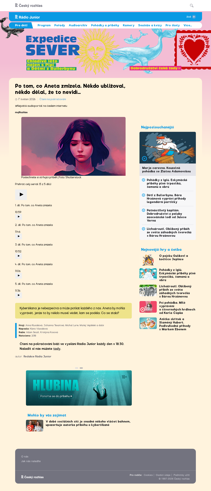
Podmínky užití (182, 475)
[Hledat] (192, 5)
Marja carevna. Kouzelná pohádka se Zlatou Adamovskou (166, 169)
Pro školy (173, 25)
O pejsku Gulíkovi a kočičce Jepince (173, 257)
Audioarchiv (78, 25)
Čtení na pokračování (53, 99)
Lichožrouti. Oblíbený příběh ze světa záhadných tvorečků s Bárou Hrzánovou (169, 232)
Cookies (148, 475)
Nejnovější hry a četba (161, 250)
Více (188, 25)
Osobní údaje (163, 475)
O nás (24, 456)
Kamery (129, 25)
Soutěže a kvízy (150, 25)
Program (44, 25)
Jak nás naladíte (31, 461)
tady (56, 349)
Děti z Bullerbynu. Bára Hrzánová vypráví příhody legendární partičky (166, 199)
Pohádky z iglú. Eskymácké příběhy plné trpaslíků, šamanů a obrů (167, 183)
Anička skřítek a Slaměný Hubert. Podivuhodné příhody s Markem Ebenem (175, 324)
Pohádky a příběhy (105, 25)
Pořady (59, 25)
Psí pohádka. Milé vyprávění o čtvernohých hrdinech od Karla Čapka (177, 307)
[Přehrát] (21, 194)
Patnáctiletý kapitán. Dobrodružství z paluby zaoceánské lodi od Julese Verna (167, 215)
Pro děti (21, 25)
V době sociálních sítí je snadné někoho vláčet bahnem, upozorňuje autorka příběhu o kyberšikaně (88, 423)
